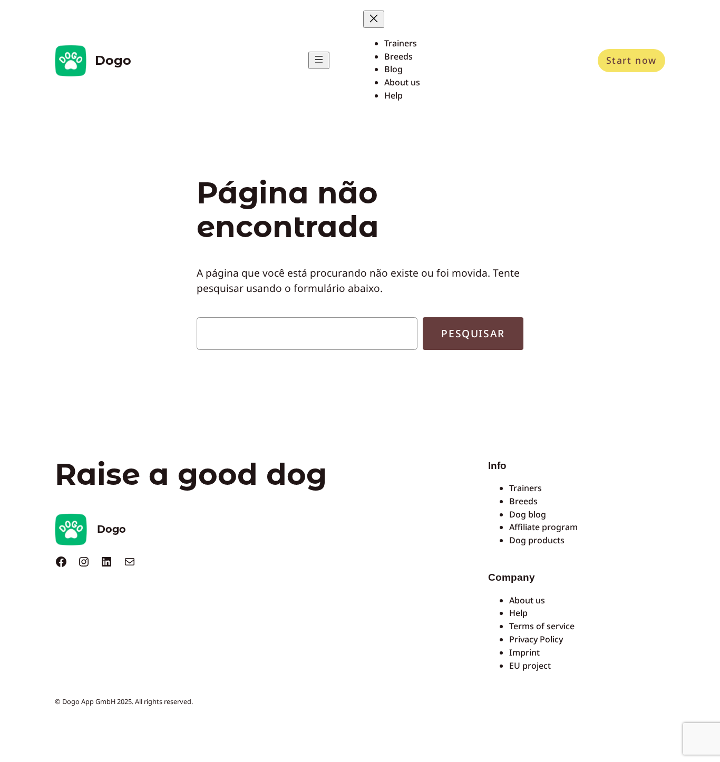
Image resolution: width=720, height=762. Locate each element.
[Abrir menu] (318, 60)
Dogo (113, 60)
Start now (631, 60)
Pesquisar (472, 333)
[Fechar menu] (373, 19)
